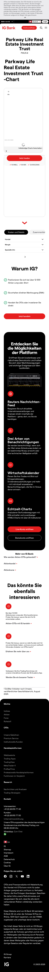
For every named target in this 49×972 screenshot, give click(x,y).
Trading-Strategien (12, 793)
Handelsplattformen (13, 748)
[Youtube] (22, 876)
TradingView (9, 762)
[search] (41, 27)
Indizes (7, 711)
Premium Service (11, 738)
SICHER (23, 165)
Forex (6, 718)
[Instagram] (11, 876)
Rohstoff (7, 721)
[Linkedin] (28, 876)
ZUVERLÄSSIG (34, 165)
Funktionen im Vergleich (14, 776)
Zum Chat (18, 831)
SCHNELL (15, 165)
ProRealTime (9, 769)
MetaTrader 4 (10, 765)
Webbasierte (9, 755)
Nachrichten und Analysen (15, 789)
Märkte (7, 704)
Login (45, 21)
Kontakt (7, 799)
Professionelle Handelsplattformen (19, 772)
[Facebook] (5, 876)
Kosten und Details (16, 232)
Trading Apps (9, 758)
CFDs (6, 727)
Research (8, 782)
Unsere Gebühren (11, 735)
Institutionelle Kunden (13, 742)
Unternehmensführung (13, 819)
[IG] (9, 27)
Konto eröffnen (29, 28)
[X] (16, 876)
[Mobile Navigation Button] (46, 27)
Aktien (7, 714)
